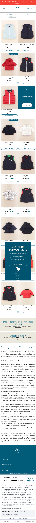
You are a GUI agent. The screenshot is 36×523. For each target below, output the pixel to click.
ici (18, 339)
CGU (19, 473)
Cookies (25, 473)
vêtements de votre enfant (19, 419)
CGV (22, 473)
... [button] (32, 443)
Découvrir (27, 105)
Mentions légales (12, 473)
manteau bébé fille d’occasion (19, 394)
